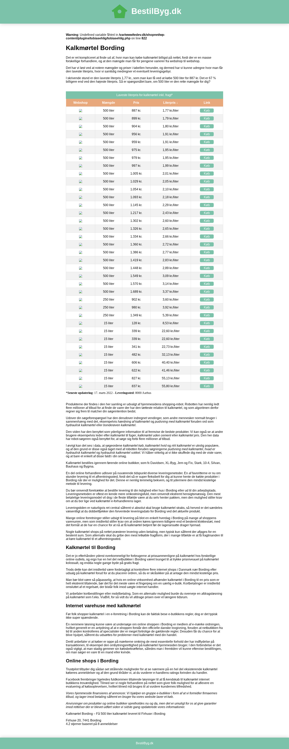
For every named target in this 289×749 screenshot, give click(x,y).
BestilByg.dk (156, 11)
